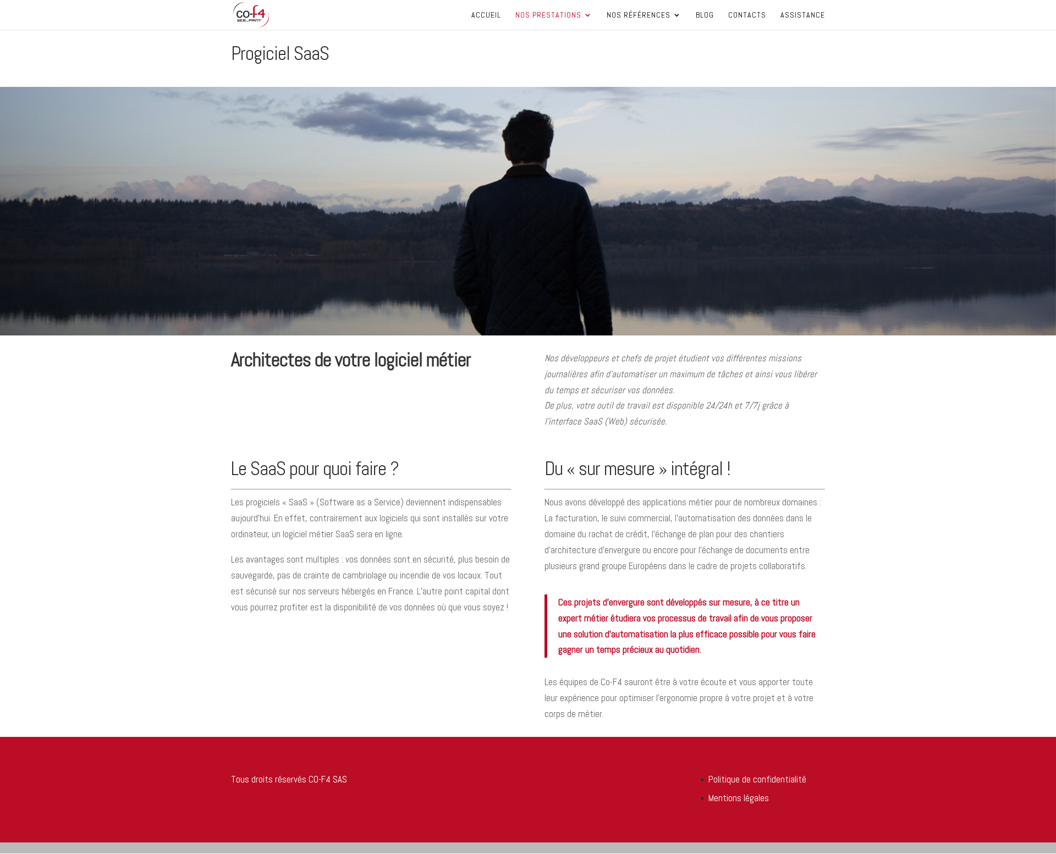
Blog (705, 15)
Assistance (802, 15)
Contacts (747, 15)
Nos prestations (548, 15)
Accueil (486, 15)
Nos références (638, 15)
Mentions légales (738, 798)
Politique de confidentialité (757, 779)
